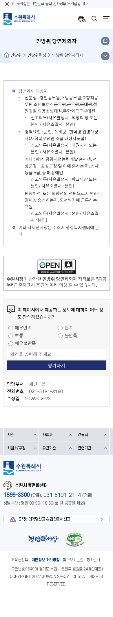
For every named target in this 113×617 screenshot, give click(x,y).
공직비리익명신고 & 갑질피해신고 (44, 519)
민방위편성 (37, 55)
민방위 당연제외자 (67, 55)
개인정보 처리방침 (46, 560)
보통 (19, 335)
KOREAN (82, 19)
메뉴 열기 (105, 56)
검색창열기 (94, 19)
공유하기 (105, 41)
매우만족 (23, 327)
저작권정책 (19, 560)
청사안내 (93, 560)
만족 (69, 327)
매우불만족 (25, 343)
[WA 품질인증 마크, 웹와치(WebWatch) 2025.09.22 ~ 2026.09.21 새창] (75, 539)
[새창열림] (57, 267)
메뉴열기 (106, 18)
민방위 (16, 55)
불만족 (71, 335)
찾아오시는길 (73, 560)
